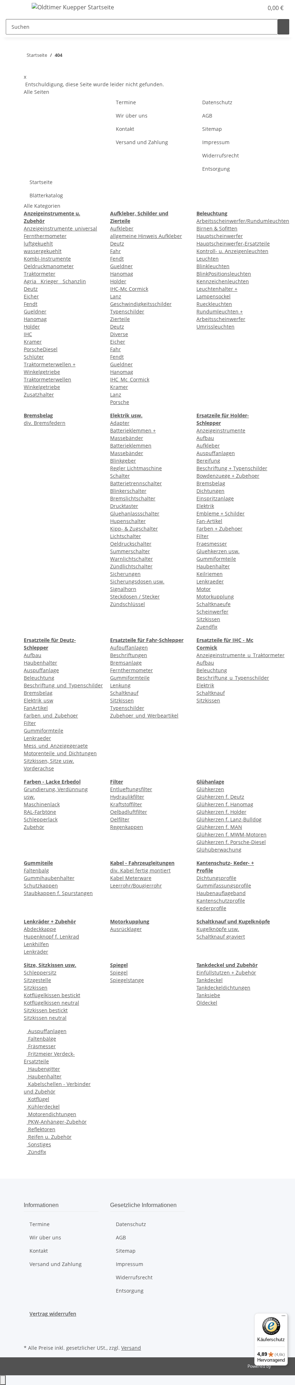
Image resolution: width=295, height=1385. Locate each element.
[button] (243, 8)
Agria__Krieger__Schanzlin (55, 281)
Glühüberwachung (218, 849)
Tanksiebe (208, 995)
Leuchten (207, 258)
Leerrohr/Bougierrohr (136, 885)
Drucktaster (124, 506)
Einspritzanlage (215, 498)
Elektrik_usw (38, 700)
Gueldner (35, 311)
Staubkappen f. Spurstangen (58, 893)
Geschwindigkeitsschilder (141, 304)
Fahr (115, 251)
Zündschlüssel (127, 604)
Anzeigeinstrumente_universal (60, 228)
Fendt (30, 304)
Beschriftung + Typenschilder (231, 468)
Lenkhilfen (36, 944)
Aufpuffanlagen (129, 647)
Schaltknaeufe (213, 604)
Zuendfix (206, 626)
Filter (202, 536)
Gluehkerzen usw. (218, 551)
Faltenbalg (36, 870)
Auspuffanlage (41, 670)
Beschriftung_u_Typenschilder (232, 677)
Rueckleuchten (214, 304)
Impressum (216, 142)
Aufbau (205, 438)
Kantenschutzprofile (220, 900)
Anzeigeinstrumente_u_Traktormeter (240, 655)
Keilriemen (209, 573)
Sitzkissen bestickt (46, 1010)
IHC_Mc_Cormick (129, 379)
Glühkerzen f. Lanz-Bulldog (229, 819)
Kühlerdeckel (43, 1106)
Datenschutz (217, 102)
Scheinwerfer (212, 611)
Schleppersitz (40, 972)
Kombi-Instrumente (47, 258)
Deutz (31, 288)
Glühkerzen (210, 789)
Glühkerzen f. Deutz (220, 796)
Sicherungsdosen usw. (137, 581)
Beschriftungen (128, 655)
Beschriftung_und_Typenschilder (63, 685)
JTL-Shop (280, 1366)
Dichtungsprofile (216, 878)
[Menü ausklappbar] (15, 8)
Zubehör (34, 827)
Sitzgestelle (37, 980)
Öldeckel (206, 1002)
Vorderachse (39, 768)
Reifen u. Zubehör (49, 1136)
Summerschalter (130, 551)
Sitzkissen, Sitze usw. (49, 760)
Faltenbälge (41, 1038)
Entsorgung (216, 168)
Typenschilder (127, 311)
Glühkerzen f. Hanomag (224, 804)
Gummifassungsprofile (223, 885)
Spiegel (119, 972)
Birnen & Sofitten (216, 228)
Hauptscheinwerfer (219, 236)
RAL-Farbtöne (40, 811)
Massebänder (126, 453)
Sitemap (212, 128)
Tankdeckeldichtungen (223, 987)
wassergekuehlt (43, 251)
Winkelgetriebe (42, 387)
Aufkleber (121, 228)
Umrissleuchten (215, 326)
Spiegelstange (127, 980)
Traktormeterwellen (47, 379)
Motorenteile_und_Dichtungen (60, 753)
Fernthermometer (45, 236)
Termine (126, 102)
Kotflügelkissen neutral (51, 1002)
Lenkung (120, 685)
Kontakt (125, 128)
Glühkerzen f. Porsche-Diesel (231, 842)
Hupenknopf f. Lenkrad (51, 936)
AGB (207, 115)
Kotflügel (38, 1099)
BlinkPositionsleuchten (223, 273)
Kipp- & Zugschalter (134, 528)
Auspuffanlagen (215, 453)
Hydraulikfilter (127, 796)
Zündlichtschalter (131, 566)
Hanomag (35, 319)
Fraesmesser (211, 543)
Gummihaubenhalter (49, 878)
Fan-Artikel (209, 521)
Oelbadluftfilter (128, 811)
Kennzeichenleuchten (222, 281)
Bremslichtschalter (132, 498)
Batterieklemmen (130, 445)
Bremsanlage (126, 662)
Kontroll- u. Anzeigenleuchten (232, 251)
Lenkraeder (210, 581)
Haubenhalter (213, 566)
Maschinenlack (42, 804)
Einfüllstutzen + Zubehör (226, 972)
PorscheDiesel (41, 349)
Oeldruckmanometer (49, 266)
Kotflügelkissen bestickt (52, 995)
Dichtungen (210, 490)
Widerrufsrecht (220, 155)
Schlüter (34, 356)
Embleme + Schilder (220, 513)
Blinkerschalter (128, 490)
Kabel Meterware (130, 878)
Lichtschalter (125, 536)
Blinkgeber (123, 460)
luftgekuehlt (38, 243)
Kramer (33, 341)
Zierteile (120, 319)
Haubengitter (43, 1068)
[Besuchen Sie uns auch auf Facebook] (29, 1326)
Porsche (119, 402)
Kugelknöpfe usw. (217, 929)
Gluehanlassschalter (134, 513)
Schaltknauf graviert (220, 936)
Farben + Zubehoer (219, 528)
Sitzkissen (208, 619)
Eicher (31, 296)
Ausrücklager (126, 929)
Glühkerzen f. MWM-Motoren (231, 834)
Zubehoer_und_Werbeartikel (144, 715)
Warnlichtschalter (131, 558)
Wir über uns (132, 115)
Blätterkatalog (46, 195)
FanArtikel (36, 708)
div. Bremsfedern (44, 422)
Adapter (120, 422)
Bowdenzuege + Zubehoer (227, 475)
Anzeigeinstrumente (220, 430)
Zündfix (36, 1151)
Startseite (41, 182)
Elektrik (205, 506)
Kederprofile (211, 908)
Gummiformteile (216, 558)
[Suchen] (283, 27)
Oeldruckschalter (130, 543)
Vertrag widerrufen (53, 1313)
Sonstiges (39, 1144)
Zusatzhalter (39, 394)
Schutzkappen (41, 885)
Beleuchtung (39, 677)
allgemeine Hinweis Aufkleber (146, 236)
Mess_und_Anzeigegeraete (56, 745)
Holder (32, 326)
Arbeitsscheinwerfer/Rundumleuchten (242, 220)
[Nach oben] (3, 1380)
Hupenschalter (128, 521)
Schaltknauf (124, 692)
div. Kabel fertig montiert (140, 870)
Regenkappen (126, 827)
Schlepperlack (41, 819)
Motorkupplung (215, 596)
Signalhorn (123, 589)
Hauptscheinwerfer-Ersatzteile (233, 243)
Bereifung (208, 460)
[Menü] (283, 1317)
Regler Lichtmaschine (136, 468)
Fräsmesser (41, 1046)
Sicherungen (125, 573)
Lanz (115, 296)
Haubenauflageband (221, 893)
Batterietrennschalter (136, 483)
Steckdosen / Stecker (135, 596)
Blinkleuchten (213, 266)
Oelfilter (120, 819)
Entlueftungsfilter (131, 789)
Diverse (119, 334)
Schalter (120, 475)
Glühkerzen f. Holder (221, 811)
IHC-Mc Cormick (129, 288)
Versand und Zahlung (142, 142)
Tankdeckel (209, 980)
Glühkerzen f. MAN (219, 827)
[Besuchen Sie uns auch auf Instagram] (29, 1334)
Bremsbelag (210, 483)
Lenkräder (36, 951)
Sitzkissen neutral (45, 1017)
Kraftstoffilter (126, 804)
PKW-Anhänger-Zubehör (57, 1121)
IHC (28, 334)
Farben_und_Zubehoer (51, 715)
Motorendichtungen (51, 1114)
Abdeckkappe (40, 929)
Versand (131, 1347)
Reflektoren (41, 1129)
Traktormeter (39, 273)
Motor (203, 589)
